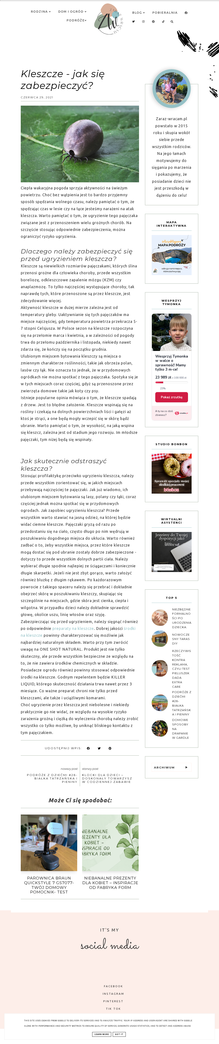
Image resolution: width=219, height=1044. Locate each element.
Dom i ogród (71, 11)
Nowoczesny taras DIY (181, 639)
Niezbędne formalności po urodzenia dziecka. (181, 618)
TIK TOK (113, 1008)
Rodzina (40, 11)
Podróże (76, 20)
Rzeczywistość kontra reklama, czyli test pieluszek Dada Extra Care (181, 668)
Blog (137, 12)
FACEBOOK (113, 986)
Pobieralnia (165, 12)
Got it (119, 1034)
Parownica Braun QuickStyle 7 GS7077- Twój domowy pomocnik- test (49, 885)
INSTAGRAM (113, 993)
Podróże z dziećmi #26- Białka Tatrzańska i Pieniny (52, 778)
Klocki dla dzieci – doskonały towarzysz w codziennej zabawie (107, 778)
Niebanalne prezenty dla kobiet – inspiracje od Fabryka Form (110, 883)
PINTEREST (113, 1001)
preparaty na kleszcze (73, 628)
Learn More (102, 1034)
